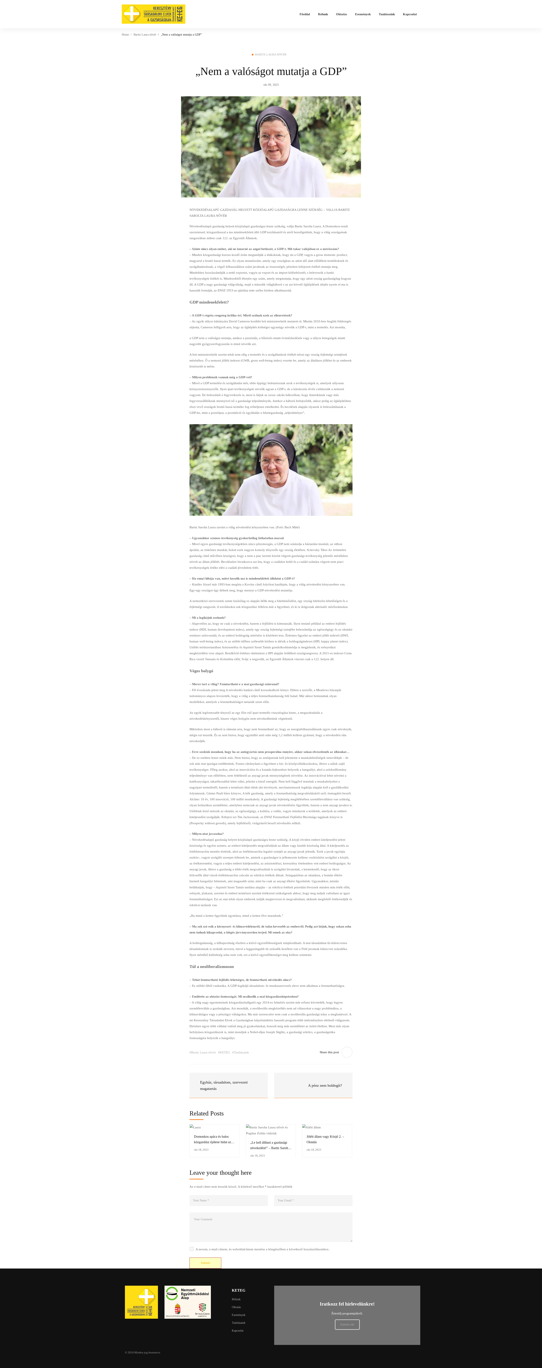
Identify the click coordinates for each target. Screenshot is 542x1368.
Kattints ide (347, 1324)
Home (125, 34)
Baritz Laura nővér (145, 34)
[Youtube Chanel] (263, 1352)
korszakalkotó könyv (275, 690)
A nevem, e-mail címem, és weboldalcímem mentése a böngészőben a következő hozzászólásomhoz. (262, 1249)
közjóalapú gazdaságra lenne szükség (263, 839)
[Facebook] (253, 1352)
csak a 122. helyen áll (319, 659)
